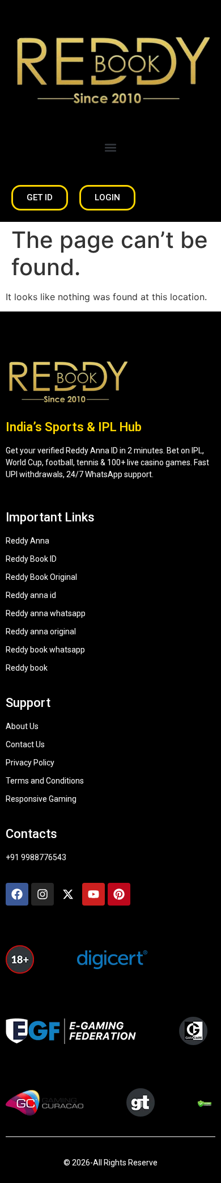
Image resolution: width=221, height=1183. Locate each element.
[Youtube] (93, 894)
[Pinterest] (119, 894)
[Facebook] (17, 894)
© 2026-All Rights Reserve (110, 1162)
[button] (110, 147)
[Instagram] (42, 894)
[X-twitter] (68, 894)
